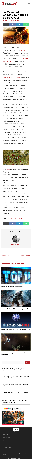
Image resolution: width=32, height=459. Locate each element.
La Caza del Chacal (15, 218)
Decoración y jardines (7, 447)
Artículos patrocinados (7, 453)
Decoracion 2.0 (5, 434)
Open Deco (5, 435)
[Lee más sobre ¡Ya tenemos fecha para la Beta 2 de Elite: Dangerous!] (16, 342)
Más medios (5, 450)
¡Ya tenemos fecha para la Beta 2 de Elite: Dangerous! (13, 353)
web (8, 169)
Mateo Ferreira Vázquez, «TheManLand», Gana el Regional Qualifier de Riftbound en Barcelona (14, 369)
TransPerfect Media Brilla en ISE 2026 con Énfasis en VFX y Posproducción (15, 393)
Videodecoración (6, 444)
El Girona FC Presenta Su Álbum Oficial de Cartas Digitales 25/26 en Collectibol (14, 401)
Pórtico (4, 440)
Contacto (14, 453)
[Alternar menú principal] (29, 3)
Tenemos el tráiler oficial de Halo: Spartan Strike (16, 309)
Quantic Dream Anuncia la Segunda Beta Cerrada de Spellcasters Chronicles (15, 377)
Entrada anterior (5, 255)
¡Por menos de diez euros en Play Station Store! (15, 329)
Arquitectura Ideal (6, 439)
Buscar (27, 362)
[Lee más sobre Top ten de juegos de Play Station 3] (16, 275)
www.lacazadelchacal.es (12, 77)
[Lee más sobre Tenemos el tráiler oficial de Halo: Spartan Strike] (16, 298)
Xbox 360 (16, 20)
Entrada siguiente (26, 255)
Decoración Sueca (6, 437)
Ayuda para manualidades (8, 445)
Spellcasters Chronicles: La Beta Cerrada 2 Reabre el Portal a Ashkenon (15, 385)
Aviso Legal (18, 453)
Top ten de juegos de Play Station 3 (12, 286)
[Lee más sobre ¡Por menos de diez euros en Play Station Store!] (16, 320)
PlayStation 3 (9, 20)
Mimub (4, 449)
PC (3, 20)
